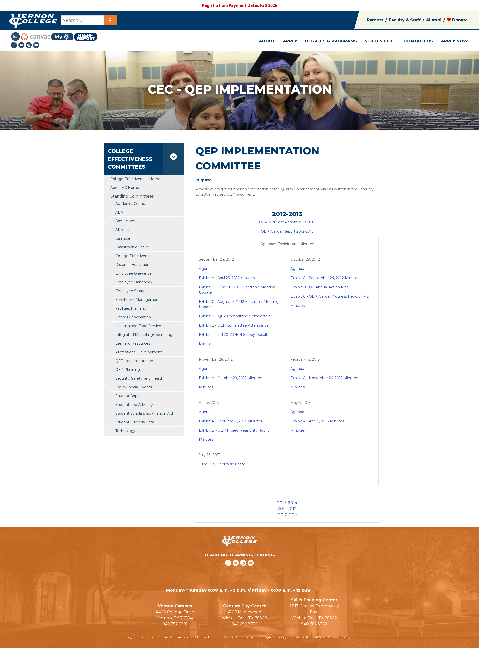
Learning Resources (132, 343)
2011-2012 (287, 508)
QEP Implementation (134, 361)
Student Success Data (134, 422)
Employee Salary (129, 291)
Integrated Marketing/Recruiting (143, 334)
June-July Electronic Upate (222, 464)
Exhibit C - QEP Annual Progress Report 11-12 (329, 296)
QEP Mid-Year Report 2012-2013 (287, 222)
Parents (375, 20)
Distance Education (132, 264)
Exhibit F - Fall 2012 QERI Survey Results (234, 334)
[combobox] (88, 20)
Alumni (433, 20)
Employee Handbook (133, 282)
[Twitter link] (22, 45)
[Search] (110, 20)
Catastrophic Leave (132, 247)
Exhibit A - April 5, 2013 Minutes (317, 421)
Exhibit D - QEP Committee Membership (235, 316)
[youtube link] (36, 45)
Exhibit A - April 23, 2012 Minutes (227, 278)
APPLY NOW (454, 41)
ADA (119, 212)
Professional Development (138, 352)
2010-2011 (287, 514)
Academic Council (130, 203)
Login (267, 637)
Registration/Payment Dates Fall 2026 (239, 5)
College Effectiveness (134, 256)
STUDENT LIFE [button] (380, 41)
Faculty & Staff (405, 20)
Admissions (125, 221)
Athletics (122, 229)
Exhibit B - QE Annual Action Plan (319, 287)
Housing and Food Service (138, 326)
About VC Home (124, 187)
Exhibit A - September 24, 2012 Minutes (324, 278)
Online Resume (247, 637)
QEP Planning (127, 369)
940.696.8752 (245, 624)
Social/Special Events (133, 387)
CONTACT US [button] (418, 41)
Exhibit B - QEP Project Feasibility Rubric (234, 430)
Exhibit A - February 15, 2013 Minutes (230, 421)
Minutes (206, 344)
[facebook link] (229, 569)
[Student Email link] (16, 36)
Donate (459, 20)
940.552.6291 (174, 624)
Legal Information (141, 637)
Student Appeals (129, 396)
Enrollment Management (137, 299)
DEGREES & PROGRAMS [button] (331, 41)
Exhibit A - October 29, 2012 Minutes (230, 378)
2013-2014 (287, 502)
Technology (125, 431)
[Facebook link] (14, 45)
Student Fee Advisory (134, 404)
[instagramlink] (244, 569)
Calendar (122, 238)
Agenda (206, 268)
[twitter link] (236, 569)
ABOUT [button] (267, 41)
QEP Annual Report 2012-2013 (287, 231)
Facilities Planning (130, 308)
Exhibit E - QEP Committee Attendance (234, 325)
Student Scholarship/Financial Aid (144, 413)
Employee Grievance (133, 273)
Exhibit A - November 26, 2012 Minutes (324, 378)
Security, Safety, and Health (139, 378)
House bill (205, 637)
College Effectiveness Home (135, 179)
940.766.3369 (314, 624)
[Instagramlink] (29, 45)
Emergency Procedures (295, 637)
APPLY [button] (290, 41)
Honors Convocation (133, 317)
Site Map (224, 637)
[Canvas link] (35, 36)
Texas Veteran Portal (177, 637)
